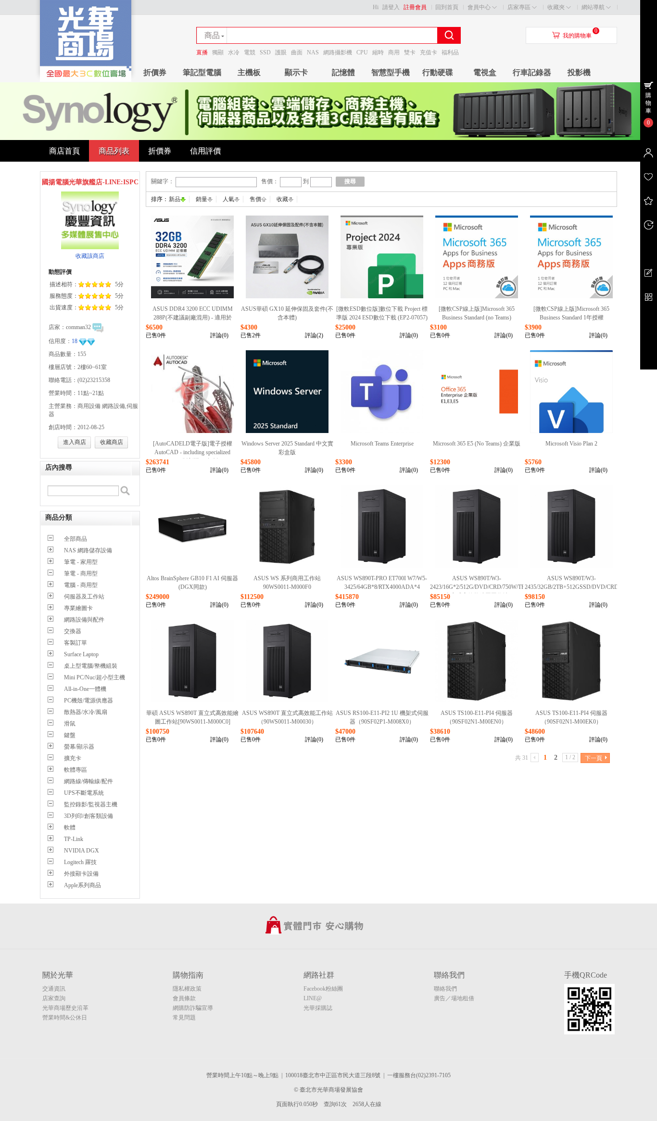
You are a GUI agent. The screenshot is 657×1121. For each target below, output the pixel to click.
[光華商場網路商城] (85, 79)
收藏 (282, 199)
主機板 (249, 72)
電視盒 (484, 72)
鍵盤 (70, 735)
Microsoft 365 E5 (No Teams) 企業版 (476, 443)
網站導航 (593, 7)
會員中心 (479, 7)
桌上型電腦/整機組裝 (90, 665)
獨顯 (218, 52)
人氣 (228, 199)
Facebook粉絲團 (323, 988)
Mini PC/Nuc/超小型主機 (94, 677)
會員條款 (184, 998)
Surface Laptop (81, 654)
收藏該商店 (90, 256)
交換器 (72, 631)
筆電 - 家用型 (81, 562)
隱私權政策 (187, 988)
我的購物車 (577, 35)
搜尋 (350, 181)
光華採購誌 (317, 1008)
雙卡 (410, 52)
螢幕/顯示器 (79, 746)
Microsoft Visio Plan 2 (571, 443)
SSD (265, 52)
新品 (174, 199)
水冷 (234, 52)
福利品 (450, 52)
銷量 (201, 199)
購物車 (648, 103)
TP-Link (73, 839)
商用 (394, 52)
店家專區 (519, 7)
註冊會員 (415, 7)
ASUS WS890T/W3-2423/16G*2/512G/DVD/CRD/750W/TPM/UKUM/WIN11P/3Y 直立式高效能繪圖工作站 (505, 587)
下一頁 (593, 758)
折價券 (154, 72)
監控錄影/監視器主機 (90, 804)
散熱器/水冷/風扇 (85, 712)
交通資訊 (53, 988)
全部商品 (75, 538)
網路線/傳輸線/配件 (88, 781)
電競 (249, 52)
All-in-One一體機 (85, 689)
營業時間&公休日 (64, 1017)
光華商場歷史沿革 (65, 1008)
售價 (255, 199)
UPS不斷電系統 (84, 793)
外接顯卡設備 (81, 873)
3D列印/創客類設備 (88, 816)
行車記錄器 (532, 72)
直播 (202, 52)
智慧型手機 (390, 72)
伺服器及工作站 (84, 596)
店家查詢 (53, 998)
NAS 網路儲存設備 (88, 550)
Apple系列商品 (82, 885)
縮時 (378, 52)
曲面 (297, 52)
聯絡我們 (445, 988)
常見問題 (184, 1017)
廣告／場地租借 (454, 998)
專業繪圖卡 (78, 608)
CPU (362, 52)
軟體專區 (75, 769)
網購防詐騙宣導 (193, 1008)
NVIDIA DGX (81, 850)
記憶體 (343, 72)
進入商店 (74, 442)
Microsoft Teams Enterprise (382, 443)
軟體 (70, 827)
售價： (269, 181)
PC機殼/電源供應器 (88, 700)
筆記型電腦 (202, 72)
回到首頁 (446, 7)
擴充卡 (72, 758)
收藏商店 (111, 442)
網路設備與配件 (84, 619)
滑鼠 (70, 723)
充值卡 (428, 52)
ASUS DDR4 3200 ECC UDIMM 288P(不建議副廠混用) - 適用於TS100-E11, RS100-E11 (192, 318)
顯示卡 (296, 72)
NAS (313, 52)
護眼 (281, 52)
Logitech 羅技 (80, 862)
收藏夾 (556, 7)
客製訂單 (75, 642)
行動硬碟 (437, 72)
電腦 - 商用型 (81, 585)
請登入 (391, 7)
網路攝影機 (337, 52)
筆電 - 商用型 (81, 573)
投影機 (579, 72)
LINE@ (312, 998)
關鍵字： (162, 181)
